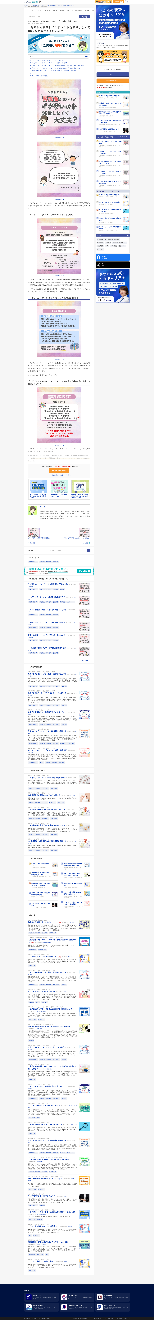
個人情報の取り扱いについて (85, 1318)
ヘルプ (112, 1318)
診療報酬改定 (78, 10)
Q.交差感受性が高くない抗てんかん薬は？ (44, 795)
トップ (31, 10)
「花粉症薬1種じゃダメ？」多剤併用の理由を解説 (47, 648)
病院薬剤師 (32, 1254)
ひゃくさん (30, 586)
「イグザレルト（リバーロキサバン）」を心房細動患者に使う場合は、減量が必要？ (56, 68)
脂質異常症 (56, 686)
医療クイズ (70, 10)
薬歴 (93, 10)
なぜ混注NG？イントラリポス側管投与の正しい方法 (48, 584)
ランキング (38, 10)
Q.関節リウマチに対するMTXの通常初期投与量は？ (48, 778)
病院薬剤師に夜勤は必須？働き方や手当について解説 (48, 1242)
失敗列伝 (44, 1002)
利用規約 (75, 1318)
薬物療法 (39, 1219)
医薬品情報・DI (33, 561)
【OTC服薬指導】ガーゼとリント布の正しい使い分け (48, 1159)
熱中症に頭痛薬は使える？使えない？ (42, 922)
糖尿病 (41, 762)
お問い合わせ (119, 1318)
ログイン (127, 2)
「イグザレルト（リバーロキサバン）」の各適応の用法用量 (49, 63)
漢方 (30, 1235)
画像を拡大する (59, 137)
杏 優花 (70, 956)
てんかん (44, 802)
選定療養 (62, 10)
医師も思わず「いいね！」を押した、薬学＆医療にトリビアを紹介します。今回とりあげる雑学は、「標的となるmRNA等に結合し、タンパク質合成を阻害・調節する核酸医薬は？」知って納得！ (52, 1015)
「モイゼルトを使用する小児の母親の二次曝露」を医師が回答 (51, 1212)
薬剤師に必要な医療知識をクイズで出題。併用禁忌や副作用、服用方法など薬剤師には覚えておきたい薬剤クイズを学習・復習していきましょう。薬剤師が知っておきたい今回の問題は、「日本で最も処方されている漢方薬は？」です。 (52, 1230)
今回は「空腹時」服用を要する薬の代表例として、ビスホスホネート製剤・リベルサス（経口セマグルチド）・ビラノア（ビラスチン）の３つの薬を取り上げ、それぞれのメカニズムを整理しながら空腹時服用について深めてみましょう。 (52, 1200)
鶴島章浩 (30, 714)
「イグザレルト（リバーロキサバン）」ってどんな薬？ (48, 60)
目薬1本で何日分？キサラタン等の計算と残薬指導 (47, 731)
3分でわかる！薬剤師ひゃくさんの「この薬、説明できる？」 (59, 5)
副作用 (62, 589)
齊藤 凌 (66, 1196)
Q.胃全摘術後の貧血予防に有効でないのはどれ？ (47, 825)
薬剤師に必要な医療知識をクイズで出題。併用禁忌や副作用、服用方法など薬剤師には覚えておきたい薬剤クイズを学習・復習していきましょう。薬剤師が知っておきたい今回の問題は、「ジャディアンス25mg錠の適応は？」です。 (52, 961)
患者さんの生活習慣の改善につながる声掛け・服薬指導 (49, 1026)
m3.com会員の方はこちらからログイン (59, 475)
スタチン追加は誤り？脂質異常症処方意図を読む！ (47, 712)
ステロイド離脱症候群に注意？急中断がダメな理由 (47, 610)
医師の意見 (32, 1219)
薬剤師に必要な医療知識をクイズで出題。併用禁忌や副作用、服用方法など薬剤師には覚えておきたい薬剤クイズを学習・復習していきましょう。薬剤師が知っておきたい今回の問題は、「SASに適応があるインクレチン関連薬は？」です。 (52, 1129)
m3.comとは (127, 1318)
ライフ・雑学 (32, 1019)
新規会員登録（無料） (59, 470)
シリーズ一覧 (47, 10)
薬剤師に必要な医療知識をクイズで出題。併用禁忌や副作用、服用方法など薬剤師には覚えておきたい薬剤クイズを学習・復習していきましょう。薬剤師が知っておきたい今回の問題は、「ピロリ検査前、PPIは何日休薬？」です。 (52, 1265)
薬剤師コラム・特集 (38, 5)
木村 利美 (72, 795)
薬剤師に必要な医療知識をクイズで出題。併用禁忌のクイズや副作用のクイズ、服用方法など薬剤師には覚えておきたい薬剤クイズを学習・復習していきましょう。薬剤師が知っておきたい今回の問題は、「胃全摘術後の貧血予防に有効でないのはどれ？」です (52, 830)
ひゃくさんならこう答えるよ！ (41, 76)
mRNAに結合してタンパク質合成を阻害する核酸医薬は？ (50, 1009)
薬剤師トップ (27, 5)
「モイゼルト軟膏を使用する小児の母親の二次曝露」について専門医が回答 (49, 1216)
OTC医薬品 (52, 933)
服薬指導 (87, 10)
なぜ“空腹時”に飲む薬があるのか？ (42, 1196)
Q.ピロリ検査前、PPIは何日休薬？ (41, 1261)
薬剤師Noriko (40, 1161)
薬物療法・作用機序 (45, 561)
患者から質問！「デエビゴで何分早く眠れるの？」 (47, 635)
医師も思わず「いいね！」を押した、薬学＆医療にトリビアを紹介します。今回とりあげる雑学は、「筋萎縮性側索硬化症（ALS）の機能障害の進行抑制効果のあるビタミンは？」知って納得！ (52, 1184)
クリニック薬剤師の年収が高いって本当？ (44, 1105)
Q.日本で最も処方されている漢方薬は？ (43, 1226)
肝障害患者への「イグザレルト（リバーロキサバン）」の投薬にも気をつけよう (55, 70)
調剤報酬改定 (32, 949)
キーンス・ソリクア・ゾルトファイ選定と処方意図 (47, 750)
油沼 (65, 991)
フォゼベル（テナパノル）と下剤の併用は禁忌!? (47, 622)
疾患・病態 (54, 788)
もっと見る (85, 660)
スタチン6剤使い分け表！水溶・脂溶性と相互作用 (47, 674)
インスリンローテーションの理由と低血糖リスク (47, 597)
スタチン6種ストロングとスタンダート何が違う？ (47, 693)
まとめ (34, 73)
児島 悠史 (30, 752)
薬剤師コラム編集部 (46, 942)
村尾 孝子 (39, 1028)
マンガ (38, 1002)
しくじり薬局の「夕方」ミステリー (42, 991)
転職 (38, 1117)
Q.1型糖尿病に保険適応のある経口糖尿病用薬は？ (47, 841)
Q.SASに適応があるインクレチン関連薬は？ (45, 1124)
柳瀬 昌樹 (49, 1069)
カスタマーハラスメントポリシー (102, 1318)
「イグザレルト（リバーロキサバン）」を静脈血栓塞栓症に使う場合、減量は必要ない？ (58, 65)
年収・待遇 (32, 1117)
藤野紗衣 (70, 1226)
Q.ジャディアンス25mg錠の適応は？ (42, 956)
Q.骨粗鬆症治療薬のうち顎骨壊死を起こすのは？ (47, 809)
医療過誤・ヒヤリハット (67, 602)
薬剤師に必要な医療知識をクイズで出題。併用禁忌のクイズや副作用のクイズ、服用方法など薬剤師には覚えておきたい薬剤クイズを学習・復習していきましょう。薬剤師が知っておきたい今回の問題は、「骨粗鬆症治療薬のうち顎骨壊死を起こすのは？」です (52, 814)
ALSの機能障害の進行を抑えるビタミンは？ (45, 1179)
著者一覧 (55, 10)
